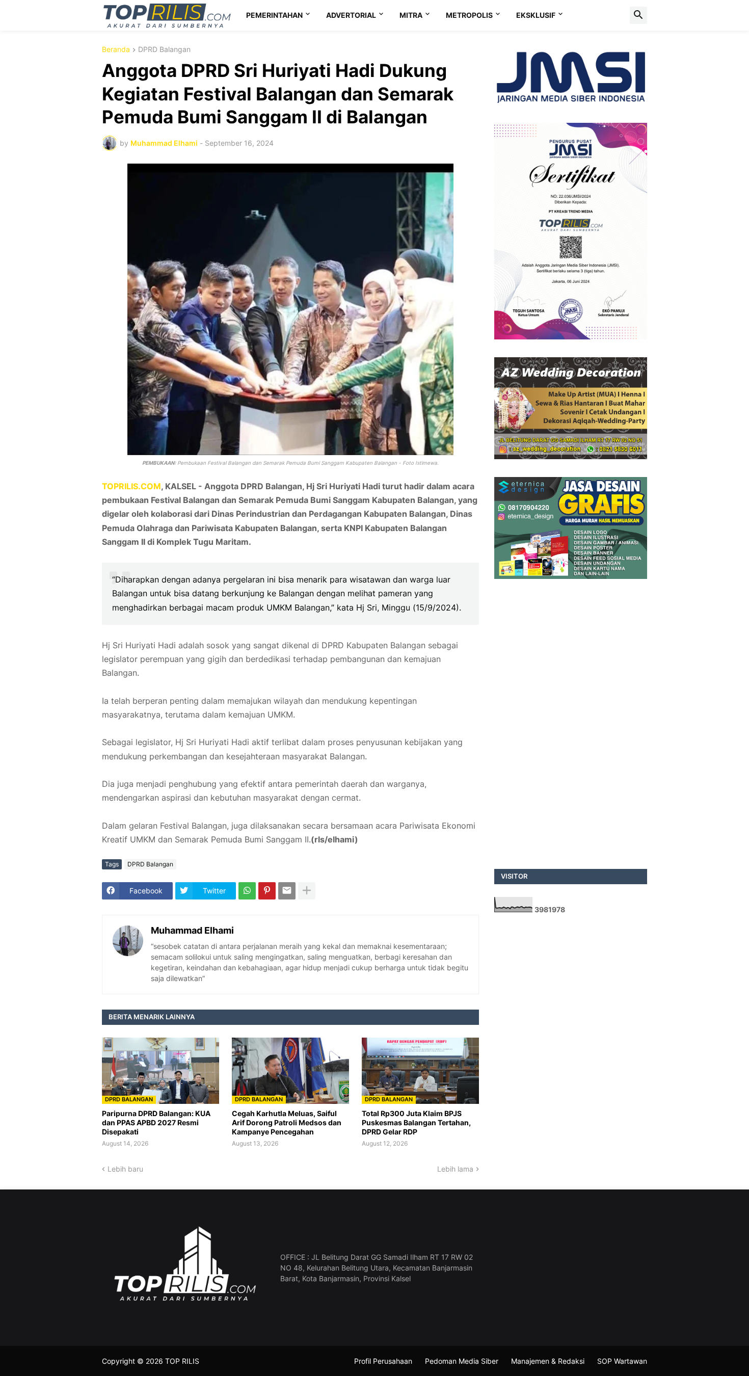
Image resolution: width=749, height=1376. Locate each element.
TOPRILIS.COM (131, 486)
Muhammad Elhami (192, 930)
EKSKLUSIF (535, 15)
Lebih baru (125, 1169)
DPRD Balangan (164, 50)
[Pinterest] (267, 890)
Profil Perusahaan (383, 1361)
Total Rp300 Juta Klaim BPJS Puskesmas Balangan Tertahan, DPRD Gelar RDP (416, 1122)
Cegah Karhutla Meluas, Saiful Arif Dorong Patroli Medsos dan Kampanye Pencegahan (286, 1122)
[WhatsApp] (247, 890)
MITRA (410, 15)
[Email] (287, 890)
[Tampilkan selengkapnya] (306, 890)
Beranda (116, 50)
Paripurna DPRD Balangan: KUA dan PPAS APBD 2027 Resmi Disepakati (156, 1122)
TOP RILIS (182, 1361)
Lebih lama (455, 1169)
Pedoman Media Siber (461, 1361)
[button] (638, 15)
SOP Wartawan (622, 1361)
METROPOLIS (469, 15)
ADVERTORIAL (351, 15)
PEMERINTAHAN (274, 15)
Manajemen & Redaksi (547, 1361)
